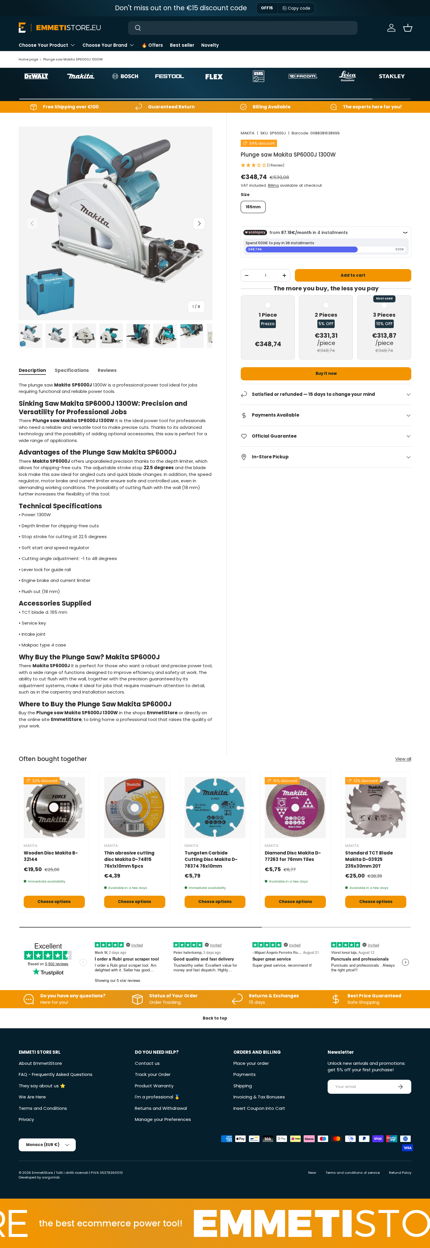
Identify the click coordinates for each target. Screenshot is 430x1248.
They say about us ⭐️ (42, 1086)
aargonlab (51, 1177)
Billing (273, 185)
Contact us (147, 1063)
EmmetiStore (42, 1172)
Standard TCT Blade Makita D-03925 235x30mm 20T (369, 859)
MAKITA (247, 133)
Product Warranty (154, 1086)
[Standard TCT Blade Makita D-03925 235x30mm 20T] (375, 807)
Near (312, 1172)
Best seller (182, 45)
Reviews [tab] (107, 370)
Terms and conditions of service (353, 1172)
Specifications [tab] (72, 370)
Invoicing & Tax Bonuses (259, 1097)
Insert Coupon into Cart (259, 1108)
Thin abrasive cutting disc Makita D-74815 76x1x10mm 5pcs (129, 859)
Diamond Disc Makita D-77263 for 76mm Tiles (293, 856)
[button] (407, 27)
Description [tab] (32, 370)
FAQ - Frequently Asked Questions (55, 1074)
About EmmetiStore (40, 1063)
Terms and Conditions (43, 1108)
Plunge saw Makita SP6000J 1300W (73, 59)
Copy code (299, 8)
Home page (28, 59)
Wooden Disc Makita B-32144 (51, 856)
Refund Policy (400, 1172)
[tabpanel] (115, 555)
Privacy (26, 1119)
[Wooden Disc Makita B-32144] (54, 807)
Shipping (242, 1086)
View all (403, 759)
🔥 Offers (152, 45)
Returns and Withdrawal (161, 1108)
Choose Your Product (43, 45)
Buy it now (326, 373)
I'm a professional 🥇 (157, 1097)
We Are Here (32, 1097)
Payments (244, 1074)
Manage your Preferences (163, 1119)
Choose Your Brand (104, 45)
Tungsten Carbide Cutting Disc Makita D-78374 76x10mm (211, 859)
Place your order (251, 1063)
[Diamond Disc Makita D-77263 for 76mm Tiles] (295, 807)
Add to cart (353, 275)
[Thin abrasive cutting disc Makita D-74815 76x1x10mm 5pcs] (134, 807)
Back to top (215, 1018)
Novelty (210, 45)
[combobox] (242, 28)
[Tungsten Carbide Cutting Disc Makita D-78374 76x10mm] (215, 807)
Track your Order (153, 1074)
